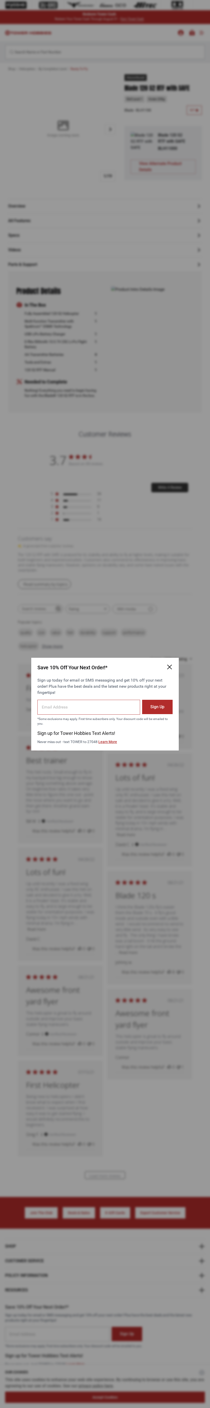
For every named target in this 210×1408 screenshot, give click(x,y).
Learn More (107, 742)
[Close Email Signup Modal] (169, 667)
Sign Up (157, 706)
